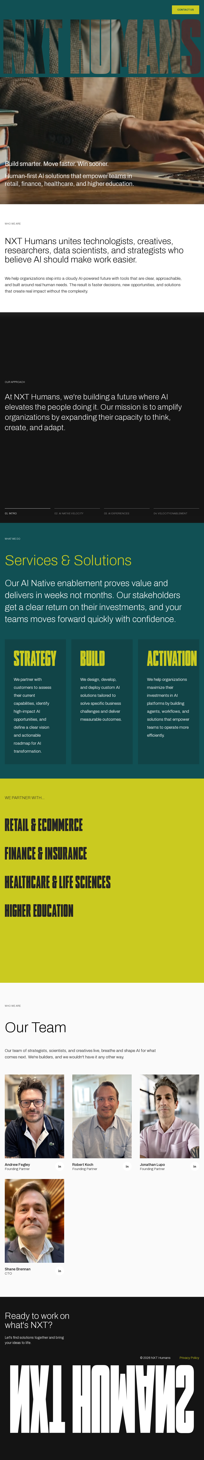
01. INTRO (11, 513)
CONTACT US (185, 9)
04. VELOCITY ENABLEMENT (170, 513)
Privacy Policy (189, 1357)
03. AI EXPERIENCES (116, 513)
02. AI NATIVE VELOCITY (68, 513)
